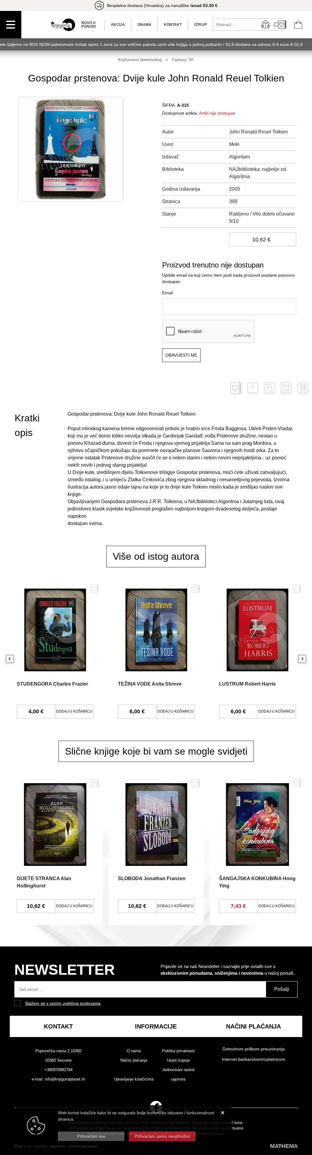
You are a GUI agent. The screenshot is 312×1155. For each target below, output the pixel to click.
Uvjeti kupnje (178, 1060)
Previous (10, 659)
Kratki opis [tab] (27, 425)
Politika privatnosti (178, 1051)
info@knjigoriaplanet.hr (65, 1079)
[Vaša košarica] (298, 24)
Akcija (118, 24)
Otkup (200, 24)
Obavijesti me (181, 355)
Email (167, 292)
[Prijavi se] (265, 24)
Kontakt (173, 24)
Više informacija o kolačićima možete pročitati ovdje (107, 1125)
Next (302, 659)
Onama (144, 24)
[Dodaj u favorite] (236, 388)
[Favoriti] (94, 591)
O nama (134, 1051)
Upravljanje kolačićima (134, 1079)
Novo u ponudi (88, 24)
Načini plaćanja (133, 1060)
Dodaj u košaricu (74, 711)
